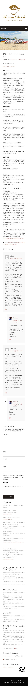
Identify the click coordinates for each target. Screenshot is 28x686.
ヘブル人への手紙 (12, 244)
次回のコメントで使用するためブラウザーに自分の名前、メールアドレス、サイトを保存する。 (13, 477)
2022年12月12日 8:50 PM (16, 258)
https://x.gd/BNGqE (7, 519)
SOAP (22, 242)
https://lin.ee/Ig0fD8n (8, 559)
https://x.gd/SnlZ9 (7, 514)
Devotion (10, 242)
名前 (4, 451)
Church (6, 682)
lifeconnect (17, 242)
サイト (4, 466)
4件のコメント (21, 59)
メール (5, 459)
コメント (6, 434)
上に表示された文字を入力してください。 (13, 486)
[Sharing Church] (14, 21)
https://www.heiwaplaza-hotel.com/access (13, 238)
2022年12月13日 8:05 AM (16, 351)
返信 (6, 309)
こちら (14, 648)
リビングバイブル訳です (9, 66)
